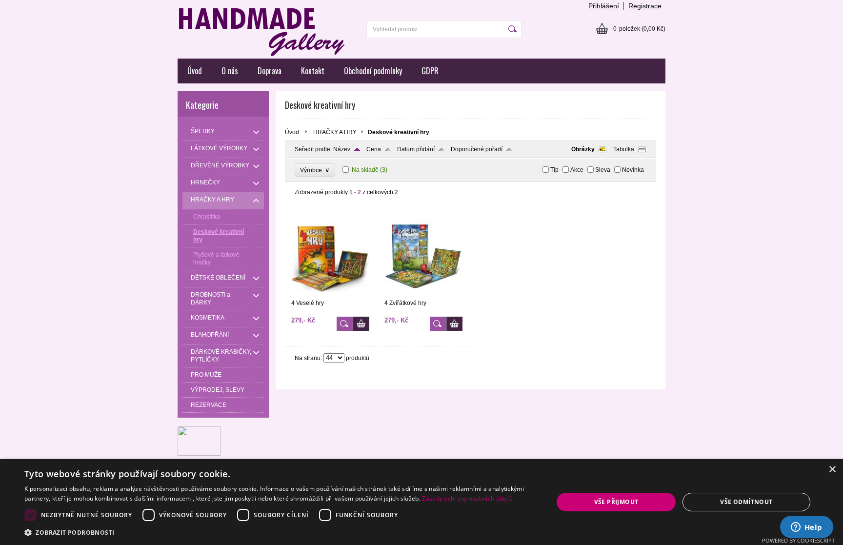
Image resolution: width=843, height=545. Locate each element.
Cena (373, 149)
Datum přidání (416, 149)
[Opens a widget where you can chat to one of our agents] (806, 528)
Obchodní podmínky (373, 71)
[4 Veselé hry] (330, 295)
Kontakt (312, 71)
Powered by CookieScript (798, 540)
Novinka (633, 169)
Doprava (269, 71)
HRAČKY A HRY (335, 132)
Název (341, 149)
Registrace (645, 6)
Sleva (602, 169)
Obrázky (583, 149)
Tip (554, 169)
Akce (576, 169)
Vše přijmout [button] (616, 502)
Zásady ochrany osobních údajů (467, 498)
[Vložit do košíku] (361, 324)
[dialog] (421, 502)
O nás (229, 71)
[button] (281, 532)
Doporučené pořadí (476, 149)
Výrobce (315, 170)
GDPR (430, 71)
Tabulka (623, 149)
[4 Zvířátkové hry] (423, 295)
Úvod (194, 71)
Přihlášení (603, 6)
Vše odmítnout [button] (746, 502)
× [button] (832, 469)
